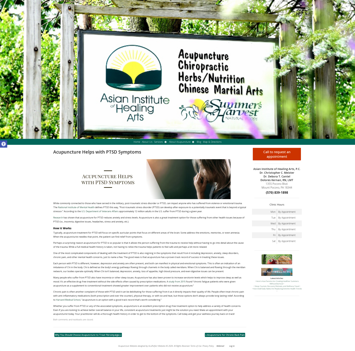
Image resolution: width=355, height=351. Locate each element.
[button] (3, 144)
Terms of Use (195, 346)
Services (158, 141)
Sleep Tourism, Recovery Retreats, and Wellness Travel (277, 286)
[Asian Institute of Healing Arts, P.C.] (177, 69)
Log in (231, 346)
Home (137, 141)
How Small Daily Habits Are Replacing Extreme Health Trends (277, 288)
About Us (147, 141)
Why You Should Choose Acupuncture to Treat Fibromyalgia (88, 334)
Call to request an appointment (277, 154)
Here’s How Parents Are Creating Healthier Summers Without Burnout (277, 282)
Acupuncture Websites (127, 346)
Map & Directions (212, 141)
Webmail (220, 346)
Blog (199, 141)
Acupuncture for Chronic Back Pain (225, 334)
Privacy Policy (208, 346)
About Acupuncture (180, 141)
